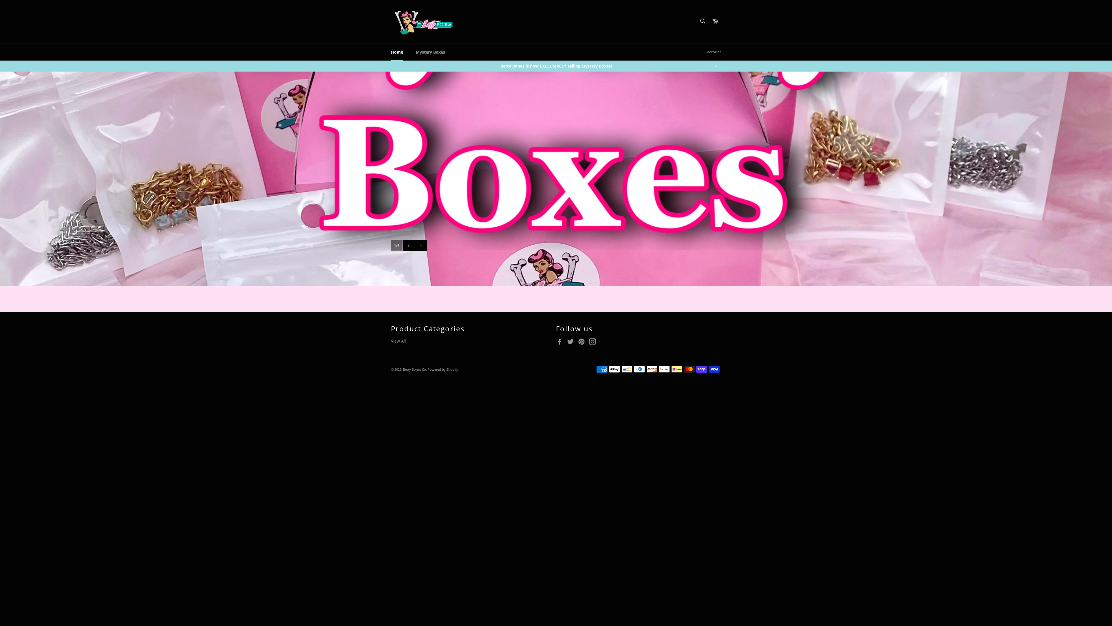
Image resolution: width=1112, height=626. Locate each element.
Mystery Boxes (430, 52)
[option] (556, 179)
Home (397, 52)
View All (398, 341)
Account (714, 51)
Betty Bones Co (414, 369)
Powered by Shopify (443, 369)
